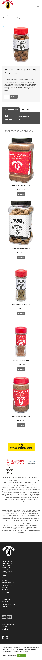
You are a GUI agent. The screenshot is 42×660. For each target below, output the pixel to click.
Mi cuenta (5, 602)
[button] (4, 27)
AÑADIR (13, 97)
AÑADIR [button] (21, 194)
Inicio (3, 16)
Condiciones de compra (9, 604)
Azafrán (4, 575)
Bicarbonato (5, 587)
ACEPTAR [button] (21, 655)
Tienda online (6, 599)
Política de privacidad (8, 624)
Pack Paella (5, 592)
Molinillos (4, 580)
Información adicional (10, 109)
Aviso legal (5, 629)
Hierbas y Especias (7, 578)
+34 (7, 572)
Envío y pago (26, 109)
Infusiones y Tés (7, 585)
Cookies (4, 626)
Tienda (9, 16)
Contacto (5, 606)
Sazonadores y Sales (8, 582)
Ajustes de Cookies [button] (9, 655)
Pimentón (5, 573)
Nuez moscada (17, 16)
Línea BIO (5, 590)
